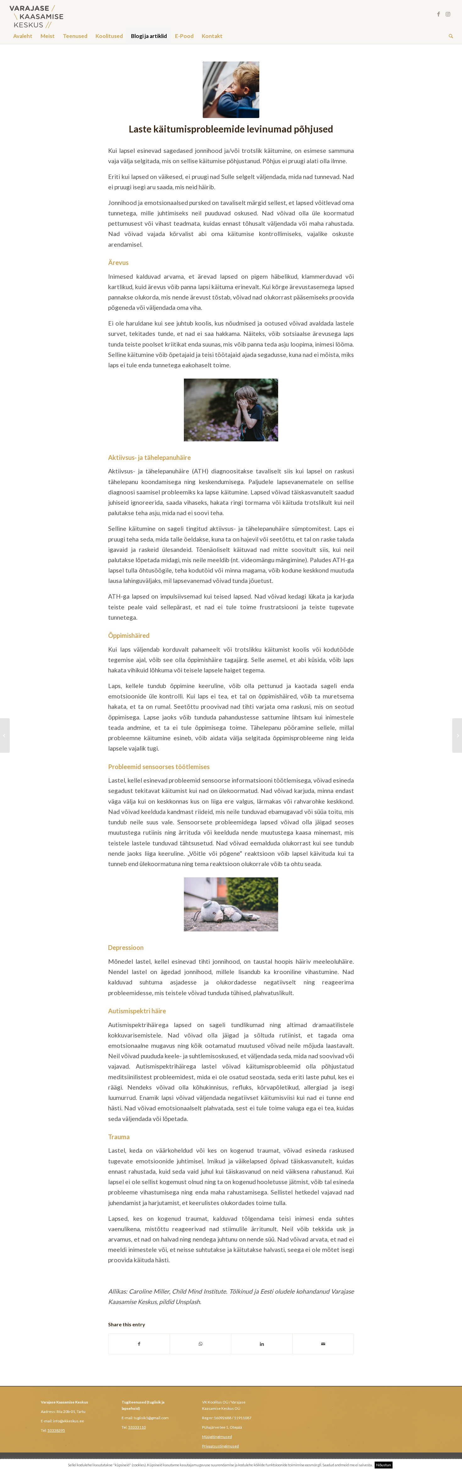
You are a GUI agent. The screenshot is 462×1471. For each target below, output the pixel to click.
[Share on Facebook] (139, 1344)
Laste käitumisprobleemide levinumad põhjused (231, 128)
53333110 (137, 1427)
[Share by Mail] (323, 1344)
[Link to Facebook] (438, 14)
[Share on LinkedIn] (261, 1344)
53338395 (56, 1430)
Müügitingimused (217, 1436)
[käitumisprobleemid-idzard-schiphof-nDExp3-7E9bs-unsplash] (231, 90)
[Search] (449, 36)
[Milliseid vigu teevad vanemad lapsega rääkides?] (5, 735)
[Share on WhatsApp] (200, 1344)
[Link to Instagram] (448, 14)
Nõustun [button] (383, 1465)
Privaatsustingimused (220, 1446)
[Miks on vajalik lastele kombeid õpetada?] (457, 735)
